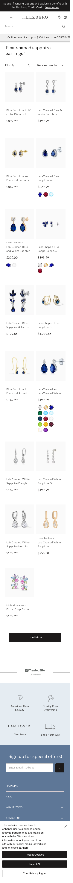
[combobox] (35, 26)
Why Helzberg (14, 807)
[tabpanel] (35, 363)
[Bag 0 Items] (65, 17)
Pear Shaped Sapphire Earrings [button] (28, 50)
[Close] (65, 826)
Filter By (9, 65)
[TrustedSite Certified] (35, 672)
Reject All (34, 864)
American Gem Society (20, 708)
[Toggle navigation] (5, 17)
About (10, 797)
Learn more (52, 7)
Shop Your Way (50, 735)
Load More (35, 637)
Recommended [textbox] (47, 65)
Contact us (13, 818)
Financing (12, 786)
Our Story (20, 735)
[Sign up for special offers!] (59, 767)
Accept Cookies (35, 854)
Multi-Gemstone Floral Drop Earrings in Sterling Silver (19, 609)
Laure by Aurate (14, 243)
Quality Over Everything (50, 708)
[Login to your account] (11, 17)
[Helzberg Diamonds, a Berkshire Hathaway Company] (35, 17)
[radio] (40, 194)
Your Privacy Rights (34, 873)
